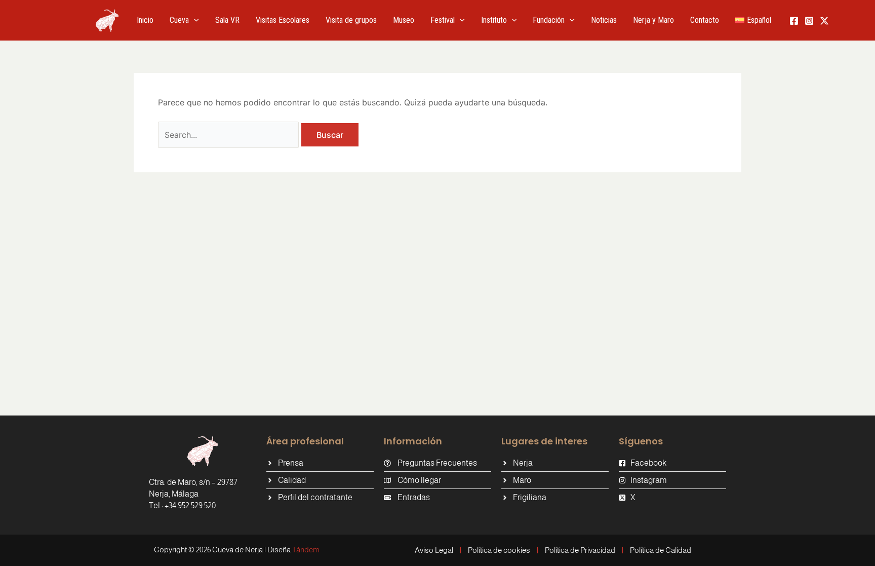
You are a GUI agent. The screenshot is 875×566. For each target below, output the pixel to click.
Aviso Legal (434, 550)
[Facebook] (794, 20)
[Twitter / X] (824, 20)
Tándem (306, 549)
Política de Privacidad (580, 550)
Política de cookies (499, 550)
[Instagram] (809, 20)
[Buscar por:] (229, 135)
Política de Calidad (660, 550)
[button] (194, 20)
